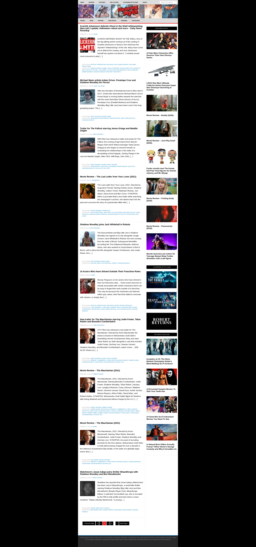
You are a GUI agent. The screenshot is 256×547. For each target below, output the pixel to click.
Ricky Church (105, 508)
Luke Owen (132, 64)
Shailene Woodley (99, 72)
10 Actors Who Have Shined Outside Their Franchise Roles (110, 271)
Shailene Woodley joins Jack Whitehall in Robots (105, 224)
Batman (93, 68)
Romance (104, 214)
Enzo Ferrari (104, 118)
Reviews (98, 210)
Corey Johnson (132, 409)
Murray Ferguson (126, 305)
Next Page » (124, 523)
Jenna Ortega (95, 166)
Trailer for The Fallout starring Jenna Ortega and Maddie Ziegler (109, 129)
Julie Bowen (112, 166)
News (89, 66)
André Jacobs (95, 409)
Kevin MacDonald (122, 360)
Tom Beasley (106, 210)
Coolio (109, 68)
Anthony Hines (96, 263)
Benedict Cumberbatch (98, 360)
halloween (103, 70)
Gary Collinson (96, 116)
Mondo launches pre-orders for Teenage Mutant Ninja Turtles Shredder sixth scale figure (160, 256)
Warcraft (109, 72)
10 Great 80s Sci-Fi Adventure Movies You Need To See (160, 418)
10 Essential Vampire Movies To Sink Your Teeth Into (161, 390)
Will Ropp (106, 168)
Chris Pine (105, 307)
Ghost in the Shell (92, 70)
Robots (114, 263)
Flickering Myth (128, 11)
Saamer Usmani (134, 360)
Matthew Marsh (129, 411)
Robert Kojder (107, 407)
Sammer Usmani (103, 413)
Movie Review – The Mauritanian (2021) (100, 370)
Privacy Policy (143, 539)
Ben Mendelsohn (96, 510)
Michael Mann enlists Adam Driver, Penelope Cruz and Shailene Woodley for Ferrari (108, 81)
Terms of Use (133, 539)
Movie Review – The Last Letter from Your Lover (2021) (108, 176)
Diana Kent (126, 212)
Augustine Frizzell (97, 212)
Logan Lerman (105, 309)
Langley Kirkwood (117, 411)
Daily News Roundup (121, 64)
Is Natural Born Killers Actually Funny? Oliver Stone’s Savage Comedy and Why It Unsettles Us (161, 446)
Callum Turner (117, 212)
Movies (84, 66)
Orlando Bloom (125, 309)
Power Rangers (87, 72)
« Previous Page (89, 523)
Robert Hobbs (92, 413)
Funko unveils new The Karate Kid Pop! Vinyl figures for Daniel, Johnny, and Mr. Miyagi (161, 170)
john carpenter (132, 70)
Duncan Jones (124, 68)
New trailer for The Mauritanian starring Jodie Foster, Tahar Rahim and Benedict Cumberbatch (110, 320)
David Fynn (85, 411)
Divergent (115, 68)
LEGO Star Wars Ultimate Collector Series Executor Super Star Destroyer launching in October (161, 86)
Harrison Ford (126, 307)
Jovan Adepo (118, 510)
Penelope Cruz (130, 118)
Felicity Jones (135, 212)
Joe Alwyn (85, 214)
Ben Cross (107, 212)
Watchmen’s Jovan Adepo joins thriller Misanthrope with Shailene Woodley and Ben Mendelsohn (109, 473)
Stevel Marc (125, 413)
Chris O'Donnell (96, 307)
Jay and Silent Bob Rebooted (116, 70)
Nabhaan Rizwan (94, 214)
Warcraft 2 (117, 72)
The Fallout (99, 168)
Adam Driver (95, 118)
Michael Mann (119, 118)
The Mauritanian (109, 362)
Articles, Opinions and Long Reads (102, 64)
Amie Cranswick (96, 164)
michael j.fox (115, 309)
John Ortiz (104, 166)
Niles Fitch (131, 166)
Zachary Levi (119, 362)
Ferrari (111, 118)
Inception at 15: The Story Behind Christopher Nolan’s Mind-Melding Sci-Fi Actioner (159, 361)
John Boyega (95, 309)
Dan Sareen (95, 460)
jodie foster (111, 360)
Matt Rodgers (95, 261)
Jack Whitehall (106, 263)
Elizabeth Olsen (115, 307)
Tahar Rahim (99, 362)
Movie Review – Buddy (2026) (160, 115)
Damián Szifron (108, 510)
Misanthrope (126, 510)
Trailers (114, 164)
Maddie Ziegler (122, 166)
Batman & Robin (101, 68)
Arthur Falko (105, 409)
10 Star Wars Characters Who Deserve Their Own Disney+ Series (159, 55)
